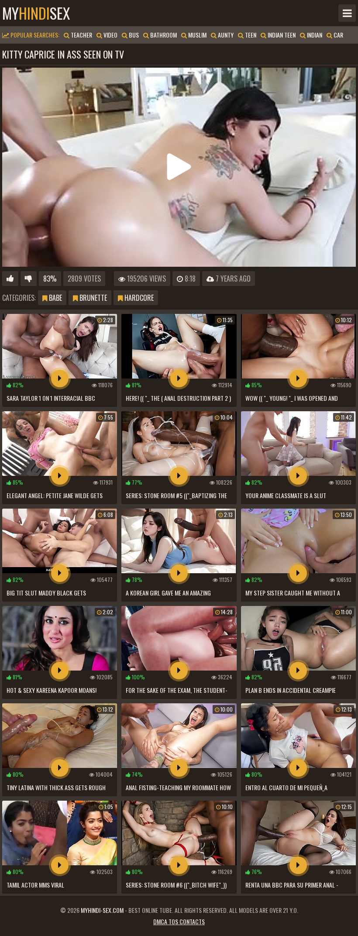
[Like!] (10, 278)
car (337, 34)
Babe (54, 297)
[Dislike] (29, 278)
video (109, 34)
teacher (80, 34)
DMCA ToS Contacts (179, 921)
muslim (197, 34)
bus (133, 34)
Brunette (92, 297)
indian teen (281, 34)
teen (250, 34)
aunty (225, 34)
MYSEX (36, 13)
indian (314, 34)
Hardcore (138, 297)
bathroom (163, 34)
